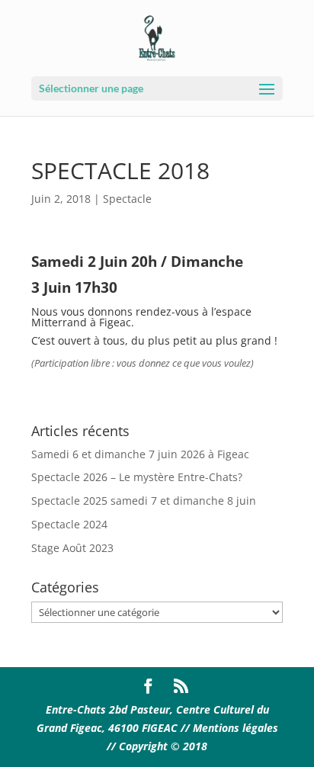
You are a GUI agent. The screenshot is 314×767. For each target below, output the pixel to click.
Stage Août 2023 (72, 548)
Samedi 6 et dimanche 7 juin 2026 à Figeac (140, 454)
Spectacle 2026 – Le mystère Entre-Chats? (136, 477)
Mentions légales (235, 727)
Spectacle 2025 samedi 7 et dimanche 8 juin (143, 500)
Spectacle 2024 (69, 524)
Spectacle (127, 198)
